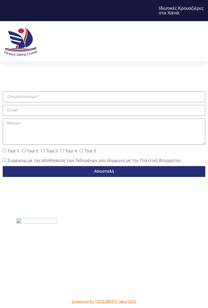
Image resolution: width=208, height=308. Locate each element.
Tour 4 (71, 150)
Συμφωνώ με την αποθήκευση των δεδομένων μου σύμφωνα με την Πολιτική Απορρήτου (94, 160)
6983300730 (178, 198)
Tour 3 (52, 150)
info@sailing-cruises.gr (168, 205)
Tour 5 (90, 150)
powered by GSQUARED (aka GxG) (104, 301)
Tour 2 (32, 150)
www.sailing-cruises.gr (168, 211)
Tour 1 (13, 150)
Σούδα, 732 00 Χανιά (170, 192)
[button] (130, 41)
